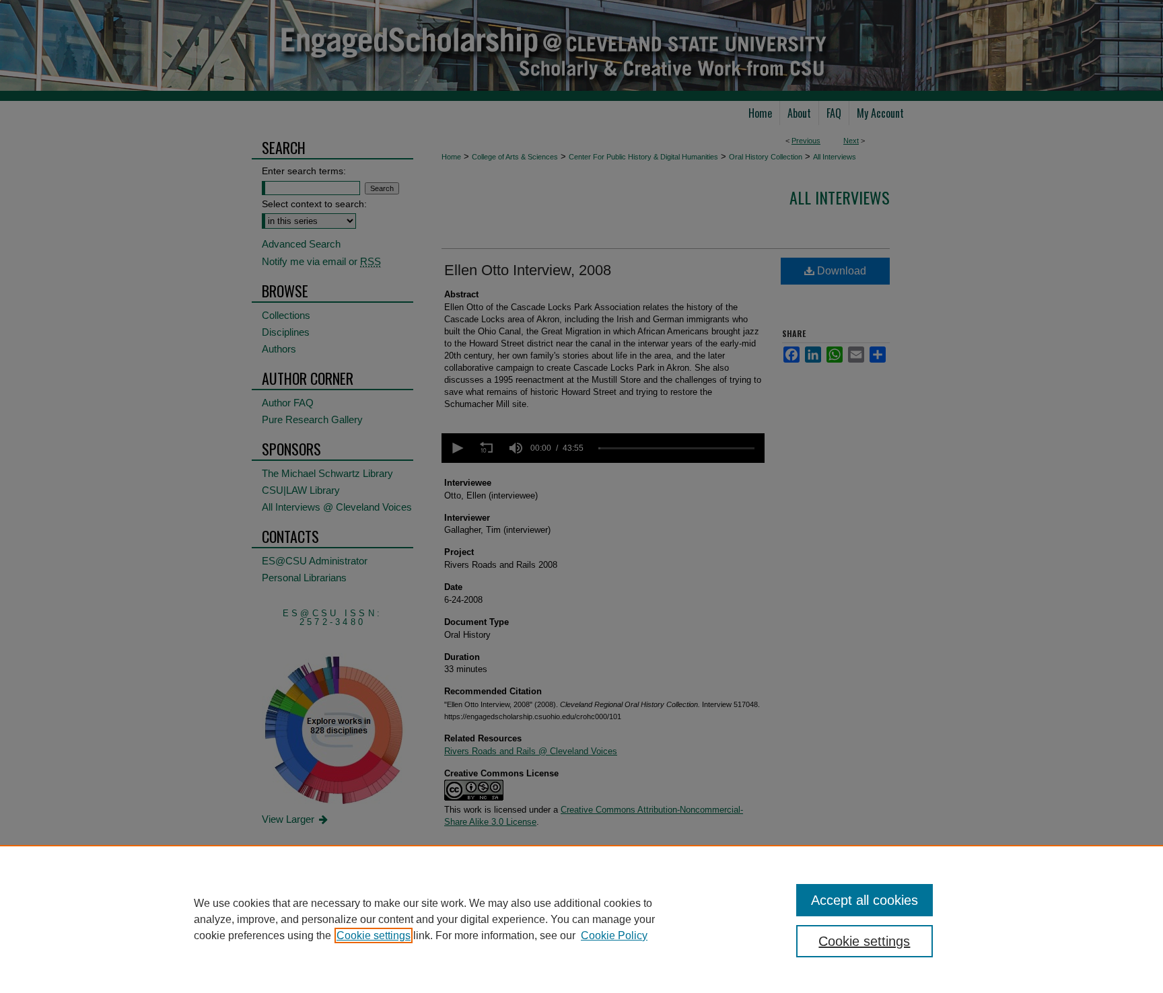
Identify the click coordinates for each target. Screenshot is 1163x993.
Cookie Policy (614, 935)
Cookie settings (374, 935)
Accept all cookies (864, 900)
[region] (581, 919)
